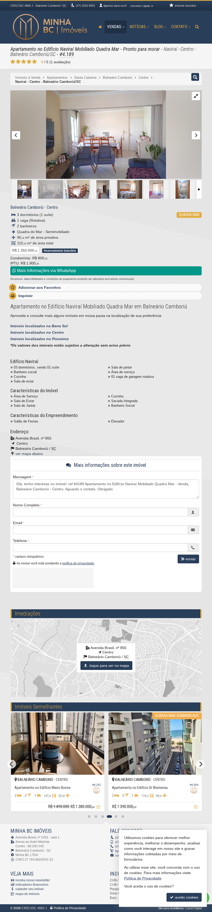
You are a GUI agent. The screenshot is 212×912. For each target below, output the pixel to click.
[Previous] (11, 764)
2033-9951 (85, 5)
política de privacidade (78, 563)
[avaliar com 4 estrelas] (29, 61)
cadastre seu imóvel (30, 889)
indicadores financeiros (32, 884)
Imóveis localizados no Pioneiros (39, 339)
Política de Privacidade (70, 908)
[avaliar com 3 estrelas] (23, 61)
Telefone (20, 541)
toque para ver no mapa (108, 665)
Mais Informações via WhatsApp (46, 270)
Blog (158, 26)
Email (17, 523)
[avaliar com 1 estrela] (12, 61)
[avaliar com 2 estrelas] (18, 61)
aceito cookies (186, 897)
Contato (179, 26)
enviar (191, 559)
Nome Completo (26, 505)
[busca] (197, 26)
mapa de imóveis (28, 894)
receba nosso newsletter (33, 880)
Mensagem (22, 477)
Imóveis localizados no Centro (37, 332)
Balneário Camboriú (26, 207)
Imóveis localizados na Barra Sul (39, 326)
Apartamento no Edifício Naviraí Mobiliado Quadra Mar (64, 49)
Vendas (114, 26)
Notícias (138, 26)
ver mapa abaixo (29, 454)
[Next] (200, 764)
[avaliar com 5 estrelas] (34, 61)
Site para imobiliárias (171, 908)
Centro (52, 207)
